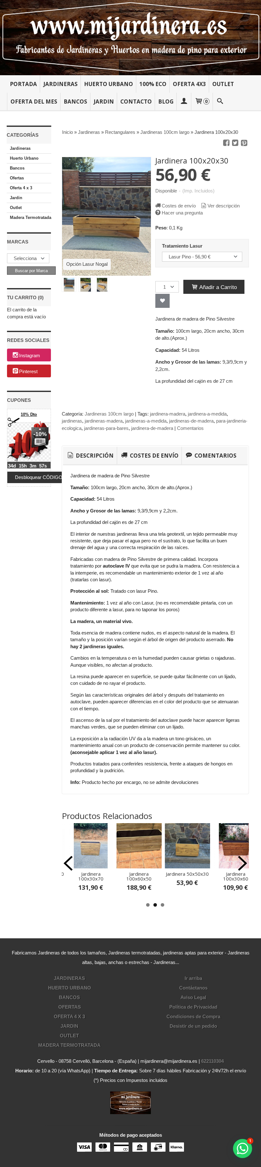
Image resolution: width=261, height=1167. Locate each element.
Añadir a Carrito (217, 287)
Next (242, 863)
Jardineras (60, 84)
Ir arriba (193, 978)
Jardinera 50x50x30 (187, 874)
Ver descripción (224, 205)
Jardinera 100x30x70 (90, 876)
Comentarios (190, 428)
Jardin (104, 101)
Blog (165, 101)
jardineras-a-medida (145, 421)
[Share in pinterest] (244, 143)
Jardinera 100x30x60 (235, 876)
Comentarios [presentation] (214, 455)
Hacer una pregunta (182, 212)
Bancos (75, 101)
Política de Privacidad (193, 1007)
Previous (68, 863)
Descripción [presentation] (94, 455)
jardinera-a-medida (207, 414)
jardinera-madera (167, 414)
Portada (23, 84)
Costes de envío (179, 205)
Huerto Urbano (108, 84)
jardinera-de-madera (152, 428)
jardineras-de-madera (191, 421)
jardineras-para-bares (106, 428)
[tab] (90, 456)
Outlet (223, 84)
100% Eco (152, 84)
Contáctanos (193, 987)
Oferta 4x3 (189, 84)
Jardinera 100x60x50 (139, 876)
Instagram (29, 355)
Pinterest (28, 371)
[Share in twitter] (235, 143)
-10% (40, 434)
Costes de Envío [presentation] (154, 455)
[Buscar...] (220, 101)
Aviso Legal (193, 997)
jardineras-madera (104, 421)
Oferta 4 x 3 (21, 187)
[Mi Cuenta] (184, 101)
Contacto (136, 101)
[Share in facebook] (226, 143)
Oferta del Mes (34, 101)
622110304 (212, 1061)
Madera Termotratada (30, 217)
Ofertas (17, 178)
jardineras (72, 421)
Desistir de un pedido (193, 1026)
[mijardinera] (130, 37)
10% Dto (29, 414)
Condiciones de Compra (193, 1016)
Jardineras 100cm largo (109, 414)
